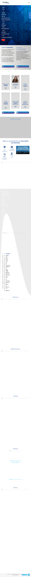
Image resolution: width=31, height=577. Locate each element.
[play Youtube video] (3, 40)
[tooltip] (30, 13)
